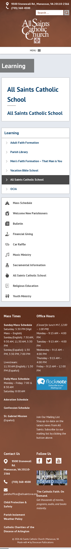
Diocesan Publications (43, 542)
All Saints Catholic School (35, 113)
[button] (33, 50)
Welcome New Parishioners (30, 213)
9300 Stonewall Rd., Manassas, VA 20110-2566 (40, 4)
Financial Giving (23, 234)
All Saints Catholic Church (32, 539)
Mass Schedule (22, 203)
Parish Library (19, 152)
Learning (11, 132)
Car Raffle (19, 244)
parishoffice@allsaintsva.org (20, 494)
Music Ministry (22, 255)
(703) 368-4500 (20, 8)
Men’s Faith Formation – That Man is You (36, 161)
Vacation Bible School (24, 170)
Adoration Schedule (16, 399)
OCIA (13, 189)
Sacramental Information (29, 265)
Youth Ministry (22, 296)
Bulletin (18, 224)
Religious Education (25, 286)
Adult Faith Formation (24, 143)
